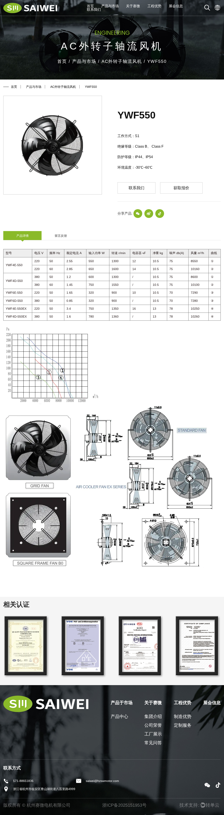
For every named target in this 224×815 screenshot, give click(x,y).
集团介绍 (153, 716)
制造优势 (182, 716)
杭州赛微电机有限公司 (48, 805)
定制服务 (182, 725)
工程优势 (154, 6)
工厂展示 (153, 734)
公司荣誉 (153, 725)
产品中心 (119, 716)
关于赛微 (133, 6)
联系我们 (94, 9)
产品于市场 (122, 702)
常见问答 (153, 742)
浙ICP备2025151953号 (124, 805)
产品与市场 (110, 6)
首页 (90, 6)
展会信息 (176, 6)
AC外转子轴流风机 (122, 61)
